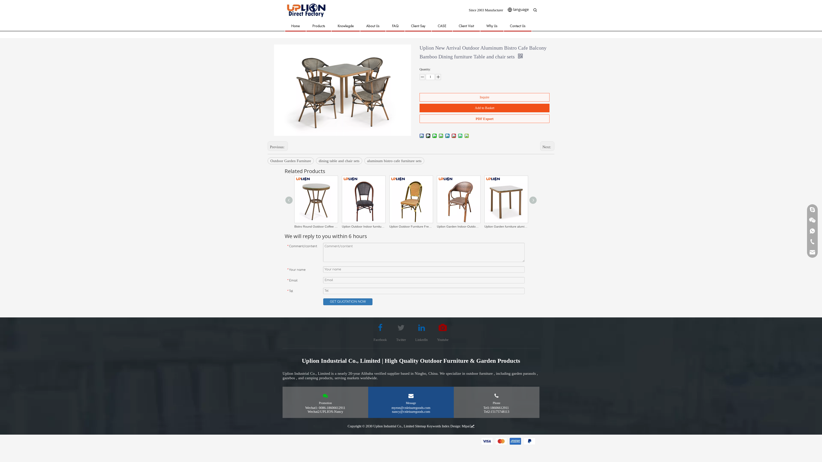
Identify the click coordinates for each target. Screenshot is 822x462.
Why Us (491, 26)
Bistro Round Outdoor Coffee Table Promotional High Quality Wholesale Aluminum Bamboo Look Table (316, 226)
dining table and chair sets (339, 161)
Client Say (418, 26)
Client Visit (466, 26)
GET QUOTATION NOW (348, 301)
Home (295, 26)
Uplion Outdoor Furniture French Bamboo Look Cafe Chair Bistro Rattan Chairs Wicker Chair (411, 226)
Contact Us (518, 26)
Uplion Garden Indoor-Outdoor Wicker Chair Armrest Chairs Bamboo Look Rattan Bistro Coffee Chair (458, 226)
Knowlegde (346, 26)
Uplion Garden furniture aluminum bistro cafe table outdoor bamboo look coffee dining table (506, 226)
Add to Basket (484, 108)
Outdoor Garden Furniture (290, 161)
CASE (442, 26)
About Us (373, 26)
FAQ (395, 26)
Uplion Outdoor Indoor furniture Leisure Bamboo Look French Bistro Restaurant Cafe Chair (363, 226)
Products (318, 26)
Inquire (484, 97)
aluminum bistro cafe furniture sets (394, 161)
